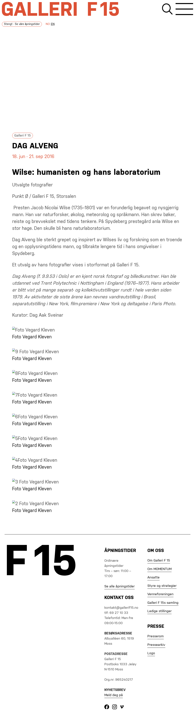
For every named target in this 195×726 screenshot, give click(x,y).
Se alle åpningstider (119, 586)
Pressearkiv (156, 645)
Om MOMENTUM (159, 569)
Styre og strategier (162, 586)
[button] (184, 10)
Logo (151, 653)
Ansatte (153, 577)
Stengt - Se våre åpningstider (22, 24)
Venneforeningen (160, 594)
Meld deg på (113, 695)
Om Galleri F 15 (158, 560)
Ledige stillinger (159, 611)
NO (48, 24)
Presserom (155, 636)
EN (53, 24)
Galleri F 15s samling (162, 603)
